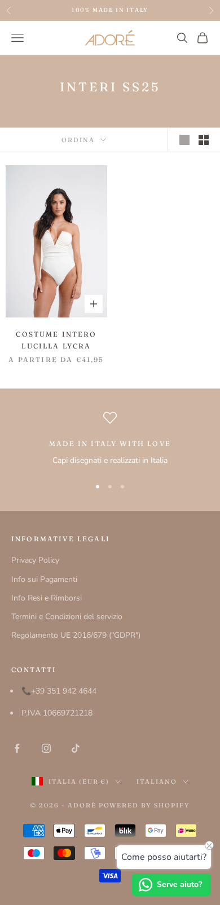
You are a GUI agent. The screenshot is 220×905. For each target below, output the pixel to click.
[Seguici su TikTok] (75, 748)
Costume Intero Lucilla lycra (56, 340)
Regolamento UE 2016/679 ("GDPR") (75, 635)
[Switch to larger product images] (184, 140)
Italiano (157, 781)
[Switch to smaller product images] (204, 140)
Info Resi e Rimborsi (46, 598)
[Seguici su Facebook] (17, 748)
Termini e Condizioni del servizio (66, 616)
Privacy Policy (35, 560)
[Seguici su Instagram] (46, 748)
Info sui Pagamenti (44, 579)
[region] (110, 439)
